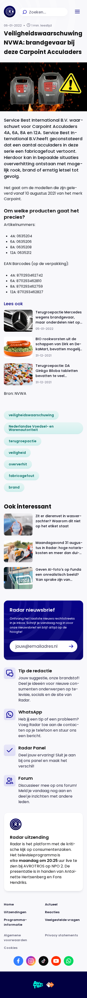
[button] (77, 11)
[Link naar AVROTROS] (38, 984)
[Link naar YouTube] (56, 961)
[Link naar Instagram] (31, 961)
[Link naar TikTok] (43, 961)
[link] (31, 415)
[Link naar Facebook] (18, 961)
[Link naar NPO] (50, 984)
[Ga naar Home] (9, 11)
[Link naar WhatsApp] (68, 961)
